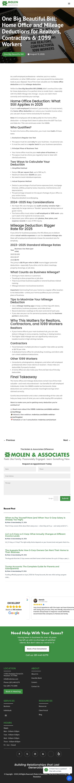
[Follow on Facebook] (19, 754)
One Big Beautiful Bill (14, 54)
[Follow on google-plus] (51, 754)
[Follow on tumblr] (59, 754)
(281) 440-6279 (14, 682)
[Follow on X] (27, 754)
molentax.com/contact (47, 420)
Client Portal (43, 710)
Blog (40, 715)
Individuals (7, 710)
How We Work (36, 678)
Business (7, 706)
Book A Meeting (13, 691)
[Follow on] (56, 754)
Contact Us (35, 686)
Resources (42, 706)
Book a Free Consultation (37, 649)
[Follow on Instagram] (35, 754)
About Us (34, 674)
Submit (65, 498)
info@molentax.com (11, 679)
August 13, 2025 (37, 54)
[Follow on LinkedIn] (43, 754)
